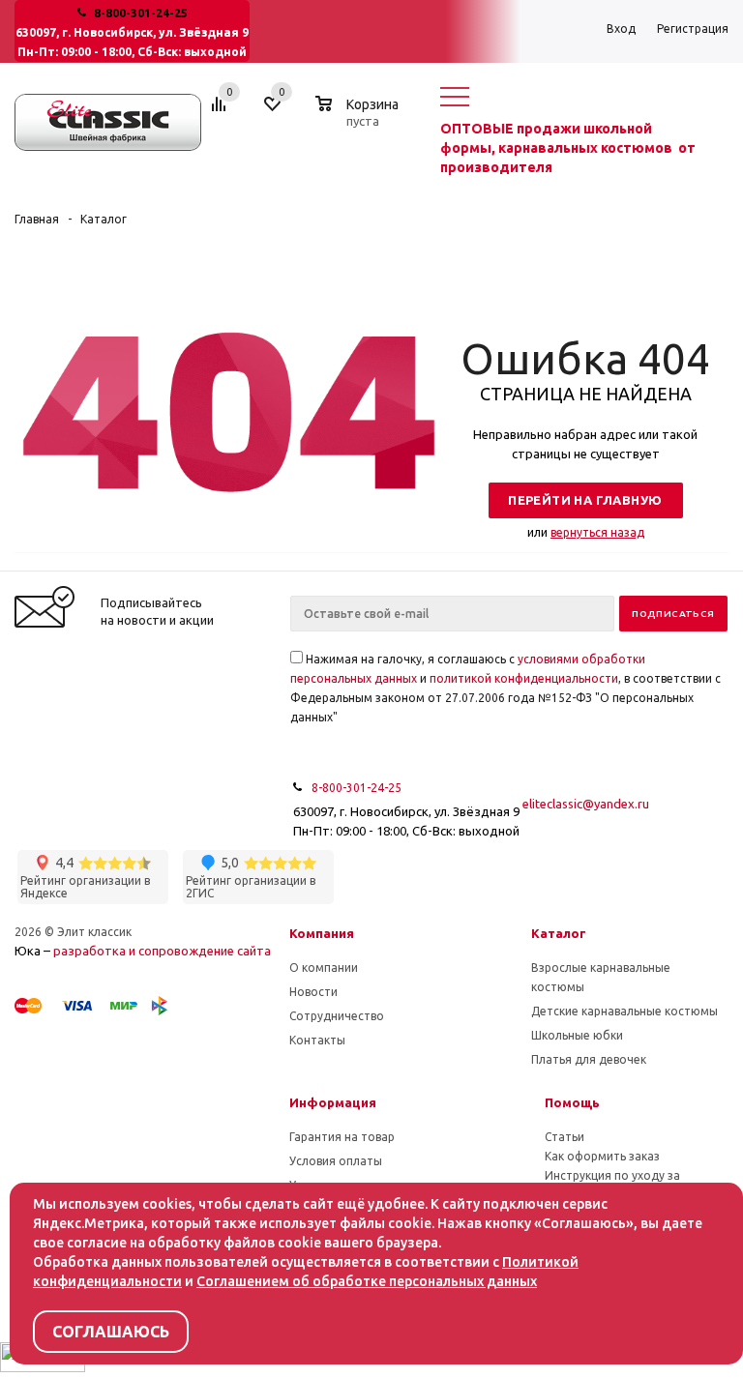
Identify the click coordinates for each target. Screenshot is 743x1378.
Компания (321, 933)
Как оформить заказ (602, 1156)
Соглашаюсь (110, 1331)
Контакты (317, 1040)
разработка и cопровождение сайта (162, 950)
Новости (313, 991)
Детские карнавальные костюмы (624, 1011)
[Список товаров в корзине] (359, 118)
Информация (332, 1102)
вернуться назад (597, 532)
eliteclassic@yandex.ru (585, 803)
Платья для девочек (588, 1059)
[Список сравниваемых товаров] (221, 111)
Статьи (564, 1136)
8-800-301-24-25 (141, 13)
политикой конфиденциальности (524, 678)
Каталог (558, 933)
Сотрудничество (336, 1016)
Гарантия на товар (342, 1136)
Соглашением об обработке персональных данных (366, 1281)
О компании (323, 967)
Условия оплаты (335, 1161)
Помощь (572, 1102)
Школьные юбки (577, 1035)
